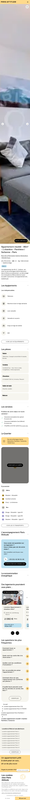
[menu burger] (27, 2)
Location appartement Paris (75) (13, 706)
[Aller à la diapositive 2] (13, 601)
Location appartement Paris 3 (10, 736)
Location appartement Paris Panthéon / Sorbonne (12, 713)
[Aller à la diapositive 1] (11, 601)
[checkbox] (27, 6)
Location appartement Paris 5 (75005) (15, 709)
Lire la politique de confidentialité (11, 793)
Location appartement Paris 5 (10, 740)
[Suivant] (27, 124)
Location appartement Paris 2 (10, 734)
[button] (15, 285)
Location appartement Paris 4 (10, 738)
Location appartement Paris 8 (10, 747)
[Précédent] (2, 124)
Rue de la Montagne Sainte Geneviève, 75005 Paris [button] (14, 257)
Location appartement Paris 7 (10, 745)
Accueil (5, 704)
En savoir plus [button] (8, 418)
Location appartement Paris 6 (10, 743)
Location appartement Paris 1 (10, 731)
